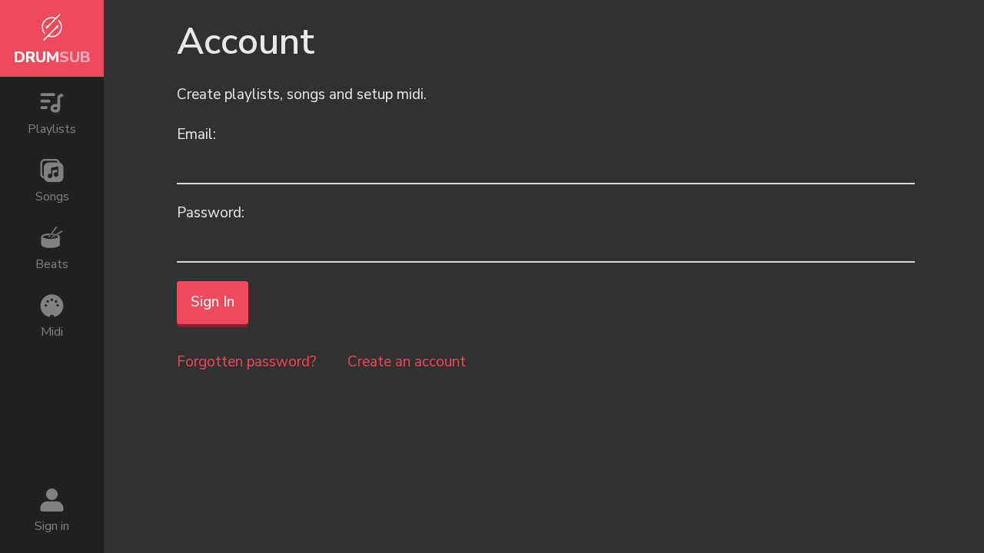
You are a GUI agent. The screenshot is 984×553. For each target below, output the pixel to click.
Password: (210, 213)
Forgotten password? (247, 362)
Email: (196, 134)
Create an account (406, 362)
